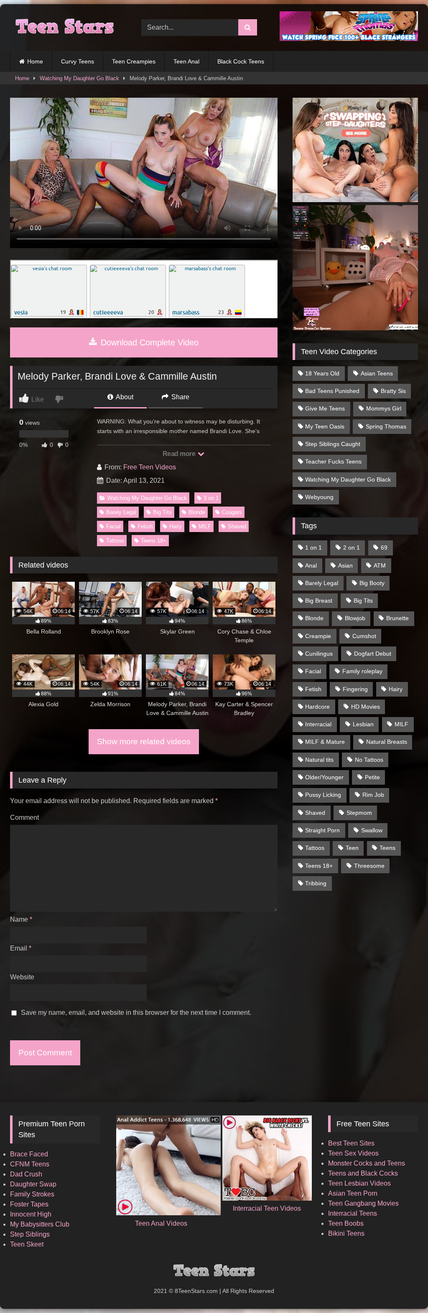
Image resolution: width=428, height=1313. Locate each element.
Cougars (232, 512)
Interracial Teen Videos (267, 1208)
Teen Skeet (26, 1244)
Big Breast (318, 600)
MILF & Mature (325, 741)
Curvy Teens (77, 61)
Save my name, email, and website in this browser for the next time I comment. (136, 1012)
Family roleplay (362, 671)
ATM (380, 565)
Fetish (145, 526)
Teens (387, 847)
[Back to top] (402, 1288)
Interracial (318, 724)
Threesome (369, 865)
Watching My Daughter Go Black (79, 78)
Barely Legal (121, 512)
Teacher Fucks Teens (333, 461)
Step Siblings (30, 1234)
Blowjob (355, 618)
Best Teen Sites (351, 1143)
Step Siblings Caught (332, 444)
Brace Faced (29, 1154)
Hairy (175, 526)
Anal (311, 565)
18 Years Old (322, 373)
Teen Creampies (133, 61)
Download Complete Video (148, 342)
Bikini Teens (346, 1233)
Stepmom (359, 812)
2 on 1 (351, 547)
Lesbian (363, 724)
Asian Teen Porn (352, 1193)
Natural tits (319, 759)
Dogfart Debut (372, 653)
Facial (113, 526)
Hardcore (317, 706)
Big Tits (162, 512)
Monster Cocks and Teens (366, 1163)
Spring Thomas (386, 426)
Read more (180, 453)
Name (21, 919)
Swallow (371, 830)
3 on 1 (211, 498)
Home (35, 61)
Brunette (397, 618)
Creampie (318, 636)
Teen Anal (186, 61)
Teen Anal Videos (161, 1223)
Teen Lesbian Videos (359, 1183)
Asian (345, 565)
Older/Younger (324, 777)
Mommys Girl (383, 408)
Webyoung (319, 497)
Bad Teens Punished (332, 391)
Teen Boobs (346, 1223)
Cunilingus (319, 653)
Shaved (237, 526)
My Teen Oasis (324, 426)
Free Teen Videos (149, 467)
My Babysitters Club (39, 1224)
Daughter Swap (33, 1184)
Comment (24, 817)
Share (179, 396)
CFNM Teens (29, 1164)
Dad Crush (26, 1174)
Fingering (355, 689)
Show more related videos (144, 741)
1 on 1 (313, 547)
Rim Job (373, 794)
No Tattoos (369, 759)
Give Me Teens (325, 408)
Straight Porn (322, 830)
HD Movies (365, 706)
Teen (352, 847)
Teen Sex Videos (353, 1153)
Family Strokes (32, 1194)
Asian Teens (377, 373)
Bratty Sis (393, 391)
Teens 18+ (153, 540)
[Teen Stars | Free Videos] (66, 27)
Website (22, 977)
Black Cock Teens (240, 61)
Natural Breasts (386, 741)
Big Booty (372, 583)
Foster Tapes (29, 1204)
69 (384, 547)
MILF (205, 526)
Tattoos (115, 540)
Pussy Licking (323, 794)
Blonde (197, 512)
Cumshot (364, 636)
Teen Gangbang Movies (363, 1203)
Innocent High (30, 1214)
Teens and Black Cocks (363, 1173)
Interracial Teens (352, 1213)
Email (20, 948)
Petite (372, 777)
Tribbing (315, 883)
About (124, 396)
